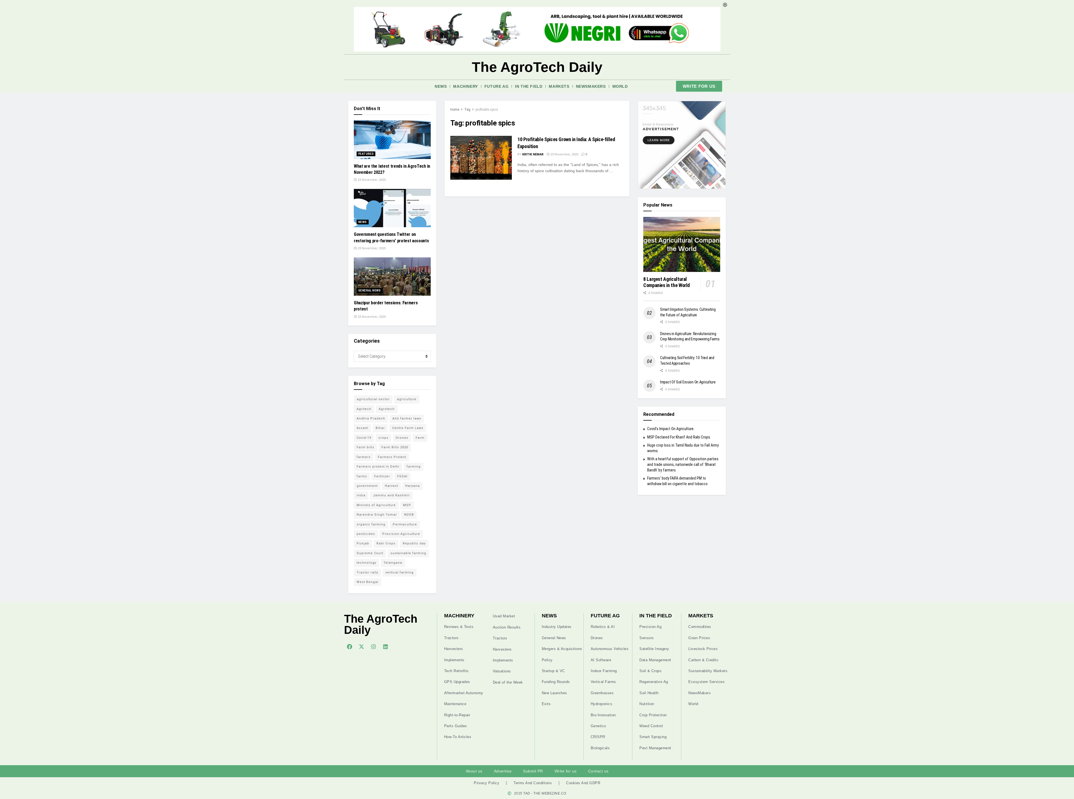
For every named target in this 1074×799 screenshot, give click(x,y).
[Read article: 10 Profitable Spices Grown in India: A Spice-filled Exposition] (481, 158)
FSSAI (402, 476)
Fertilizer (382, 476)
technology (366, 563)
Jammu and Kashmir (391, 495)
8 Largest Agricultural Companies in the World (666, 282)
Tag (467, 110)
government (367, 486)
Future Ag (496, 86)
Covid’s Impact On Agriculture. (670, 428)
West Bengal (367, 582)
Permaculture (405, 524)
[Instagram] (373, 646)
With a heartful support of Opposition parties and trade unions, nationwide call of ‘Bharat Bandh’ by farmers (683, 464)
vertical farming (399, 572)
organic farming (371, 524)
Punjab (363, 543)
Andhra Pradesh (371, 418)
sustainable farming (408, 553)
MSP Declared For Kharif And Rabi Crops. (679, 437)
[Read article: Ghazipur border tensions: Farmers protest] (392, 276)
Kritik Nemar (532, 154)
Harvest (391, 486)
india (361, 495)
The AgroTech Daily (537, 67)
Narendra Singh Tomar (377, 514)
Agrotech (387, 409)
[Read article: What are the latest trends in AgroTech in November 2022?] (392, 139)
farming (414, 466)
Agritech (364, 409)
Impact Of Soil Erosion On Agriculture (688, 382)
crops (383, 438)
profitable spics (486, 110)
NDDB (409, 514)
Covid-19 (364, 438)
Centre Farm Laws (407, 428)
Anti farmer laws (406, 418)
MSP (407, 505)
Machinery (465, 86)
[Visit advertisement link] (682, 145)
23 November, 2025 (564, 154)
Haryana (412, 486)
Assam (362, 428)
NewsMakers (591, 86)
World (620, 86)
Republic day (414, 543)
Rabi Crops (385, 543)
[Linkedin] (385, 646)
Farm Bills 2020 (394, 447)
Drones (402, 438)
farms (362, 476)
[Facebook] (349, 646)
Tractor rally (367, 572)
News (441, 86)
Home (454, 110)
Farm (420, 438)
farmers (364, 457)
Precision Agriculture (401, 534)
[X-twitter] (361, 646)
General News (369, 290)
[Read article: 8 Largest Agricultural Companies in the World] (681, 244)
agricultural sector (373, 399)
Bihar (380, 428)
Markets (559, 86)
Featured (366, 153)
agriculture (406, 399)
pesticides (366, 534)
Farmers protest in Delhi (378, 466)
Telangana (392, 563)
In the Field (528, 86)
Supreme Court (370, 553)
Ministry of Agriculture (376, 505)
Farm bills (365, 447)
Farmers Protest (392, 457)
